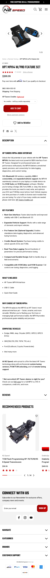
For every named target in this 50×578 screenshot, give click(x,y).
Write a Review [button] (28, 72)
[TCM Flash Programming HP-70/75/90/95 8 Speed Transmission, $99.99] (20, 432)
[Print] (11, 131)
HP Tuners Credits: (13, 97)
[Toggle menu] (46, 9)
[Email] (7, 131)
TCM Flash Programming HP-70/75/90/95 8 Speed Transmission (20, 460)
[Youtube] (31, 517)
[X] (16, 131)
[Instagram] (25, 517)
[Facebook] (3, 131)
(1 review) (18, 72)
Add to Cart (21, 448)
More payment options (16, 115)
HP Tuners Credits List (24, 200)
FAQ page (17, 382)
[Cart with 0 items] (40, 9)
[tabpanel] (20, 443)
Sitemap (30, 562)
